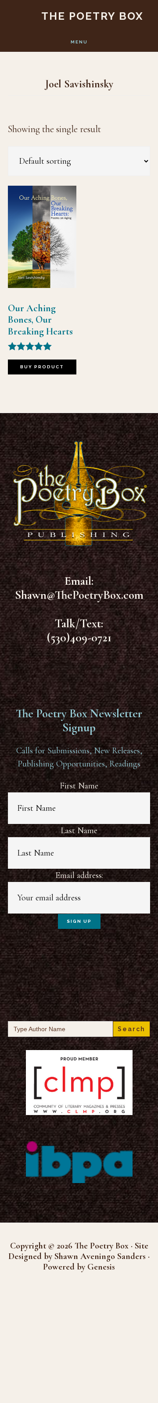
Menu (79, 42)
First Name (79, 786)
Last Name (79, 830)
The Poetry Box (92, 16)
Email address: (79, 875)
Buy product (42, 366)
